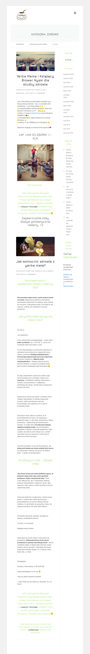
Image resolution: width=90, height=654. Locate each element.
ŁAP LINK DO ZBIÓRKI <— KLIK (35, 136)
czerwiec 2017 (68, 116)
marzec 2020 (68, 78)
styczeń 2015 (68, 133)
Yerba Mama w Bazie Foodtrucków (69, 207)
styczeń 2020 (68, 87)
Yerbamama (20, 44)
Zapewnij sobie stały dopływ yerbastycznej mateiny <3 (35, 221)
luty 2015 (66, 129)
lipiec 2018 (67, 106)
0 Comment (40, 93)
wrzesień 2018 (68, 101)
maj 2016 (66, 121)
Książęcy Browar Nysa (33, 113)
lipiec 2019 (67, 91)
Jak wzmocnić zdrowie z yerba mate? (70, 192)
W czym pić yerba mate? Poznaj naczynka (69, 176)
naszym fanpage (29, 206)
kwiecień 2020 (68, 74)
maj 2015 (66, 125)
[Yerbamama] (21, 14)
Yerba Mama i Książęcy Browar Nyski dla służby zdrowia (35, 80)
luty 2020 (66, 82)
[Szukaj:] (69, 59)
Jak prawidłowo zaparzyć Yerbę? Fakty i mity (69, 226)
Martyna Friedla (34, 90)
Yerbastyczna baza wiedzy (38, 44)
